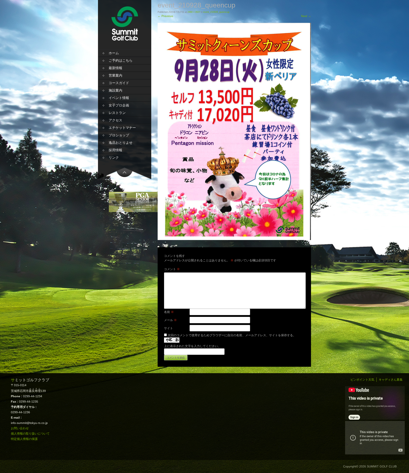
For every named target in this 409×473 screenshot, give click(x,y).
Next (306, 16)
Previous (165, 16)
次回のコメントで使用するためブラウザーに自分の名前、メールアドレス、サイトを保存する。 (232, 335)
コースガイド (119, 83)
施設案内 (115, 90)
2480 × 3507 (193, 12)
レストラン (117, 113)
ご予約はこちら (120, 60)
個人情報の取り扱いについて (30, 433)
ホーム (114, 53)
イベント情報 (119, 98)
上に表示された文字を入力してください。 (192, 346)
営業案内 (115, 75)
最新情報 (115, 68)
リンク (114, 157)
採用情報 (115, 150)
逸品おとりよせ (120, 142)
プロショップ (119, 135)
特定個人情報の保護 (24, 439)
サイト (168, 328)
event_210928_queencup (216, 12)
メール (170, 320)
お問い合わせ (20, 428)
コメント (172, 269)
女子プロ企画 (119, 105)
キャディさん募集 (391, 379)
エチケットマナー (122, 128)
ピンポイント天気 (362, 379)
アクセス (115, 120)
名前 (169, 312)
